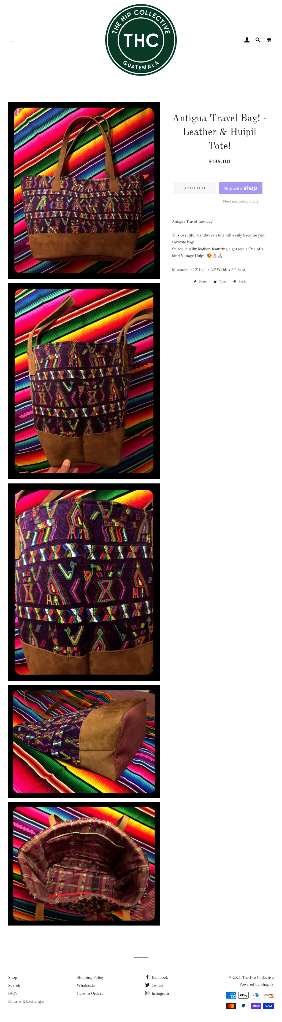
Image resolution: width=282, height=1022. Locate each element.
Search (14, 985)
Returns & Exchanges (26, 1001)
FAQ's (12, 993)
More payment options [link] (240, 201)
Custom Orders (90, 993)
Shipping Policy (90, 977)
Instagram (160, 993)
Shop (12, 977)
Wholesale (86, 985)
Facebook (159, 977)
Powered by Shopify (257, 984)
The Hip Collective (258, 977)
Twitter (157, 985)
